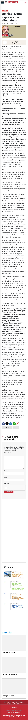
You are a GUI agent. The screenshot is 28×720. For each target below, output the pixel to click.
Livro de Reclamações (14, 712)
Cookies (14, 707)
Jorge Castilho (7, 428)
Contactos (20, 701)
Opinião (15, 428)
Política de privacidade (14, 710)
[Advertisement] (14, 518)
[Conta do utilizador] (25, 2)
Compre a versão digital (14, 703)
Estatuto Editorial (10, 701)
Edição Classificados (18, 702)
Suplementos (7, 702)
